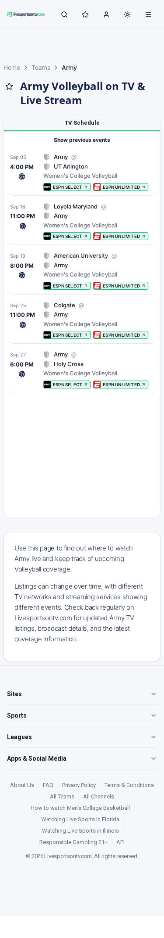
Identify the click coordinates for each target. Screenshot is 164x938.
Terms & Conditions (129, 785)
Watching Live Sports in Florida (80, 819)
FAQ (48, 785)
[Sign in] (106, 14)
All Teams (62, 796)
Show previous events (82, 140)
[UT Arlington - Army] (82, 171)
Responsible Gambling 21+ (73, 842)
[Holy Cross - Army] (82, 369)
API (120, 842)
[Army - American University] (82, 270)
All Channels (98, 796)
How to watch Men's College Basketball (80, 808)
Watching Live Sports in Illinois (80, 830)
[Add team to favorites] (9, 86)
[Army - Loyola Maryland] (82, 221)
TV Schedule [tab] (82, 122)
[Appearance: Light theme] (127, 14)
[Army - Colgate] (82, 320)
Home (11, 67)
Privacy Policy (79, 785)
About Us (22, 785)
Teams (40, 67)
